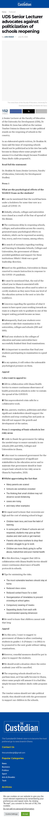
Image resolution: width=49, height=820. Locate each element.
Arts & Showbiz (8, 777)
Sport (4, 774)
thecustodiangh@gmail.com (13, 753)
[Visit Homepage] (24, 4)
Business (6, 767)
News (4, 763)
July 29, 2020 (23, 37)
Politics (5, 770)
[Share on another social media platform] (41, 111)
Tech (4, 781)
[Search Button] (46, 4)
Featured (12, 12)
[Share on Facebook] (16, 111)
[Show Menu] (3, 4)
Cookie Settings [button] (11, 814)
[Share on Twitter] (29, 111)
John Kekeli (9, 37)
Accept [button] (25, 814)
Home (4, 12)
